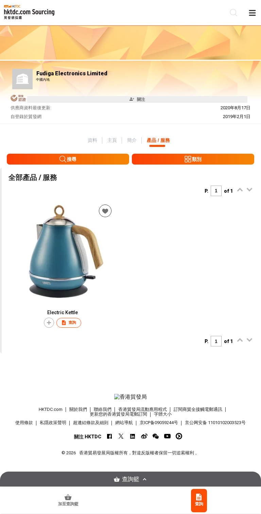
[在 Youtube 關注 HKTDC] (167, 436)
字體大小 (163, 414)
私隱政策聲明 (53, 422)
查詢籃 (130, 479)
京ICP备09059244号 (159, 422)
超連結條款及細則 (90, 422)
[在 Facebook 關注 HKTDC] (109, 436)
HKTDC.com (51, 409)
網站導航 (124, 422)
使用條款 (24, 422)
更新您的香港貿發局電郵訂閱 (118, 414)
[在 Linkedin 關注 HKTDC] (132, 436)
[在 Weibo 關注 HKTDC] (144, 436)
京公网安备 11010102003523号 (215, 422)
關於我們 (78, 409)
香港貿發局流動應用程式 (142, 409)
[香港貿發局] (130, 397)
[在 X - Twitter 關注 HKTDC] (121, 436)
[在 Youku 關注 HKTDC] (179, 436)
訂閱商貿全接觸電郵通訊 (198, 409)
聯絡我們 (102, 409)
